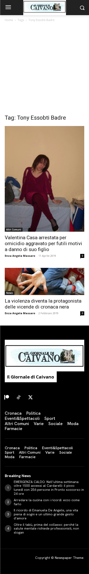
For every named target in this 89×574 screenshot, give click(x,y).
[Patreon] (6, 397)
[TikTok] (18, 397)
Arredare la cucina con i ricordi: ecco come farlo (47, 502)
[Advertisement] (44, 69)
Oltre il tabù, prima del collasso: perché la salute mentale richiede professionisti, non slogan (46, 528)
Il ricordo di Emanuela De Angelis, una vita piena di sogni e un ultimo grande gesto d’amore (46, 514)
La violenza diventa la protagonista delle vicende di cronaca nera (43, 304)
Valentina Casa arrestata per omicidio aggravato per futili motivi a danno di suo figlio (43, 243)
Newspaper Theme (69, 558)
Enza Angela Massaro (20, 255)
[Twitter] (30, 397)
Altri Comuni (13, 229)
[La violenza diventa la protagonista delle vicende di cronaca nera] (44, 281)
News (9, 293)
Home (9, 20)
